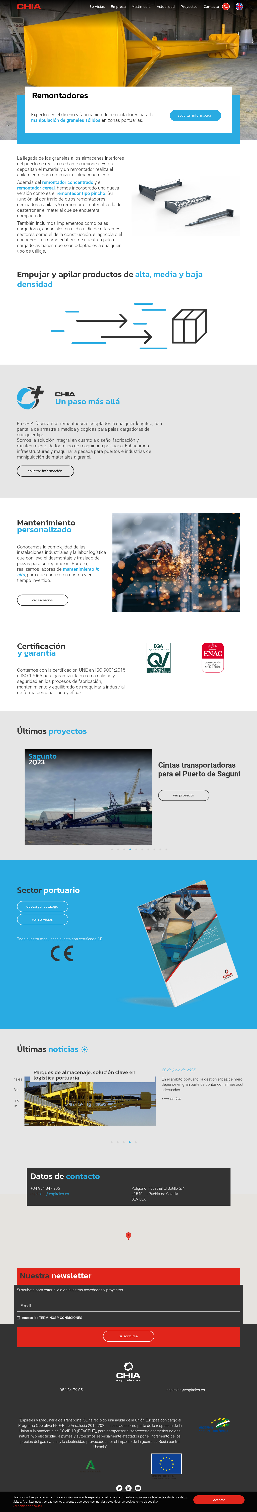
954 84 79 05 (71, 1390)
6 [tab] (142, 850)
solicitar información (195, 115)
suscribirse (128, 1336)
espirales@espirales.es (50, 1193)
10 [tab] (166, 850)
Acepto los (52, 1318)
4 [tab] (130, 850)
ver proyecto (176, 795)
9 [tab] (160, 850)
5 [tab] (136, 850)
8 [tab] (154, 850)
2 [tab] (118, 850)
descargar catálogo (42, 906)
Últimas (49, 1049)
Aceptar (219, 1499)
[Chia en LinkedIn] (128, 1488)
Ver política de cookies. (28, 1506)
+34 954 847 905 (45, 1188)
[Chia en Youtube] (138, 1488)
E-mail (22, 1304)
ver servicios (43, 919)
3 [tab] (124, 850)
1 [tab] (112, 850)
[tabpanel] (128, 797)
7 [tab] (148, 850)
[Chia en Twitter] (119, 1488)
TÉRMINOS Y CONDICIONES (60, 1318)
